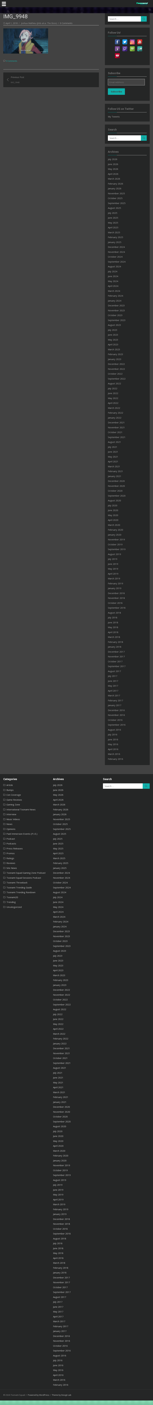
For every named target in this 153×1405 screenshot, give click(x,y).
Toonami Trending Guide (19, 887)
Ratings (10, 858)
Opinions (10, 828)
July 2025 (112, 212)
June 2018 (113, 622)
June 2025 (113, 217)
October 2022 (115, 373)
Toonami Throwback (16, 882)
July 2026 (112, 159)
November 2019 (116, 539)
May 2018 (113, 627)
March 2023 (114, 349)
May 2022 (113, 398)
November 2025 (116, 193)
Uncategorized (14, 906)
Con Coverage (13, 794)
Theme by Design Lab (61, 1395)
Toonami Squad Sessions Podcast (23, 877)
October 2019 (115, 544)
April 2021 (113, 461)
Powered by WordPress (38, 1395)
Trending (11, 902)
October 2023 (115, 315)
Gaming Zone (13, 804)
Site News (11, 867)
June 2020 (113, 510)
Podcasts (11, 843)
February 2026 (115, 183)
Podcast (10, 838)
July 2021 (112, 446)
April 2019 (113, 573)
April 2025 (113, 227)
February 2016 (115, 758)
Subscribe (116, 91)
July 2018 (112, 617)
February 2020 (115, 529)
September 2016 (117, 724)
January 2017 (114, 705)
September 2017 (117, 666)
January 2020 (114, 534)
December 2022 (116, 363)
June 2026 (113, 164)
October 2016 (115, 719)
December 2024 (116, 246)
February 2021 (115, 471)
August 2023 (114, 324)
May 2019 (113, 568)
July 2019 (112, 558)
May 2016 (113, 744)
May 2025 (113, 222)
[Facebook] (117, 40)
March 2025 (114, 232)
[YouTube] (139, 40)
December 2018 (116, 593)
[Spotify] (132, 46)
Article (9, 785)
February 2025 (115, 237)
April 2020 (113, 519)
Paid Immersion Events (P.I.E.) (21, 833)
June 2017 (113, 680)
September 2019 (117, 549)
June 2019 (113, 563)
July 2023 (112, 329)
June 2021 (113, 451)
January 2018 (114, 646)
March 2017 (114, 695)
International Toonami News (21, 809)
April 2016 (113, 749)
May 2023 (113, 339)
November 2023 (116, 310)
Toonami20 (12, 897)
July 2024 (112, 271)
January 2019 (114, 588)
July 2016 (112, 734)
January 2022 (114, 417)
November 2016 (116, 714)
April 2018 (113, 632)
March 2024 (114, 290)
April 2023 (113, 344)
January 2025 (114, 242)
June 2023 (113, 334)
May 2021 (113, 456)
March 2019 (114, 578)
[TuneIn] (139, 46)
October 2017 (115, 661)
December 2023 (116, 305)
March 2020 (114, 524)
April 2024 (113, 285)
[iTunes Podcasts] (117, 46)
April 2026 (113, 173)
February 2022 (115, 412)
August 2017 (114, 671)
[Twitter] (124, 40)
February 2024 (115, 295)
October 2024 (115, 256)
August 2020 (114, 500)
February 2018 (115, 641)
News (9, 824)
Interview (11, 814)
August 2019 (114, 554)
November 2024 (116, 251)
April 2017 (113, 690)
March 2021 (114, 466)
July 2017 (112, 675)
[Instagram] (132, 40)
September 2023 (117, 320)
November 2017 (116, 656)
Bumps (10, 789)
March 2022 (114, 407)
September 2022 (117, 378)
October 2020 (115, 490)
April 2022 (113, 402)
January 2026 (114, 188)
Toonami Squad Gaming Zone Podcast (26, 872)
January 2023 (114, 359)
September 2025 (117, 203)
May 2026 (113, 168)
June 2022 (113, 393)
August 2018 (114, 612)
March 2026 (114, 178)
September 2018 (117, 607)
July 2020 (112, 505)
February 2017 (115, 700)
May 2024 (113, 281)
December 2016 (116, 710)
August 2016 (114, 729)
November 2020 (116, 485)
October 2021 (115, 432)
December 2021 (116, 422)
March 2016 (114, 753)
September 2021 (117, 437)
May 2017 (113, 685)
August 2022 (114, 383)
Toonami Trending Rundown (20, 892)
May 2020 (113, 515)
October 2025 (115, 198)
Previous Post (17, 80)
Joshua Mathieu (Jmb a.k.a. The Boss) (39, 23)
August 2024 (114, 266)
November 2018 (116, 597)
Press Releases (14, 848)
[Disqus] (51, 124)
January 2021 (114, 476)
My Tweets (114, 116)
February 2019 (115, 583)
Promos (10, 853)
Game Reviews (14, 799)
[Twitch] (124, 46)
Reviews (10, 863)
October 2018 (115, 602)
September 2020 (117, 495)
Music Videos (13, 819)
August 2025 (114, 207)
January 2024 (114, 300)
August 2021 (114, 441)
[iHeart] (117, 53)
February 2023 (115, 354)
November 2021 (116, 427)
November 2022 (116, 368)
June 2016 (113, 739)
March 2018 (114, 636)
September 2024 (117, 261)
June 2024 (113, 276)
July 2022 (112, 388)
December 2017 (116, 651)
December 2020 (116, 480)
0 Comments (66, 23)
